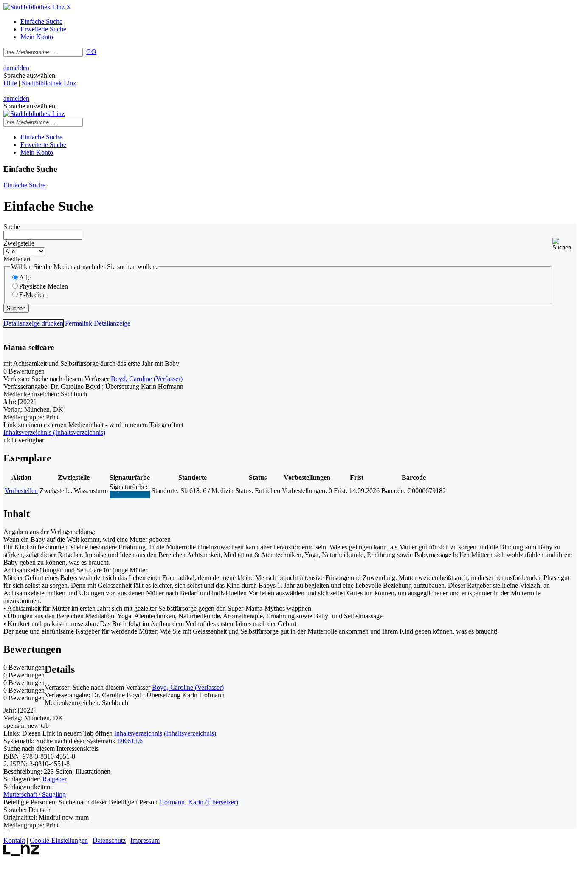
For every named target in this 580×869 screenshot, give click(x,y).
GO (91, 51)
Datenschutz (109, 840)
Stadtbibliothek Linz (49, 83)
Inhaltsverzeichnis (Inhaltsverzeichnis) (165, 733)
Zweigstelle (18, 243)
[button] (564, 244)
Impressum (145, 840)
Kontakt (14, 840)
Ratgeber (54, 779)
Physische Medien (43, 286)
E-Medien (32, 294)
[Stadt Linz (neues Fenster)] (21, 854)
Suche (11, 226)
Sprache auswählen (29, 75)
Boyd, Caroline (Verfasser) (147, 378)
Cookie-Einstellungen (59, 840)
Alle (25, 277)
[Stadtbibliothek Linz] (34, 7)
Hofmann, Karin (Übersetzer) (198, 802)
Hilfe (10, 83)
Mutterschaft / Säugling (34, 794)
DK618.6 (130, 740)
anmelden (16, 67)
